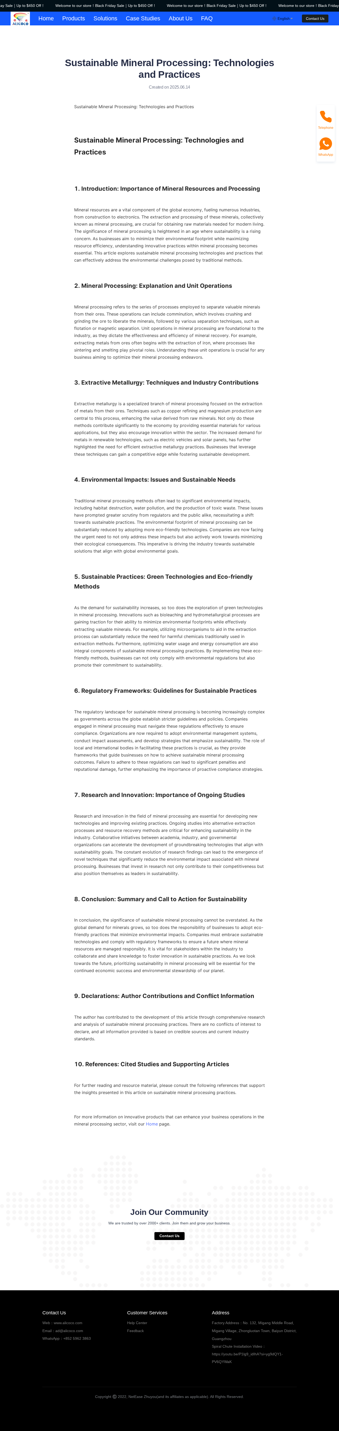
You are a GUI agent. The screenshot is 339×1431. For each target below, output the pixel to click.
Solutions (105, 18)
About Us (181, 18)
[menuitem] (46, 18)
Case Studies (143, 18)
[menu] (153, 18)
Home (46, 18)
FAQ (207, 18)
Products (73, 18)
